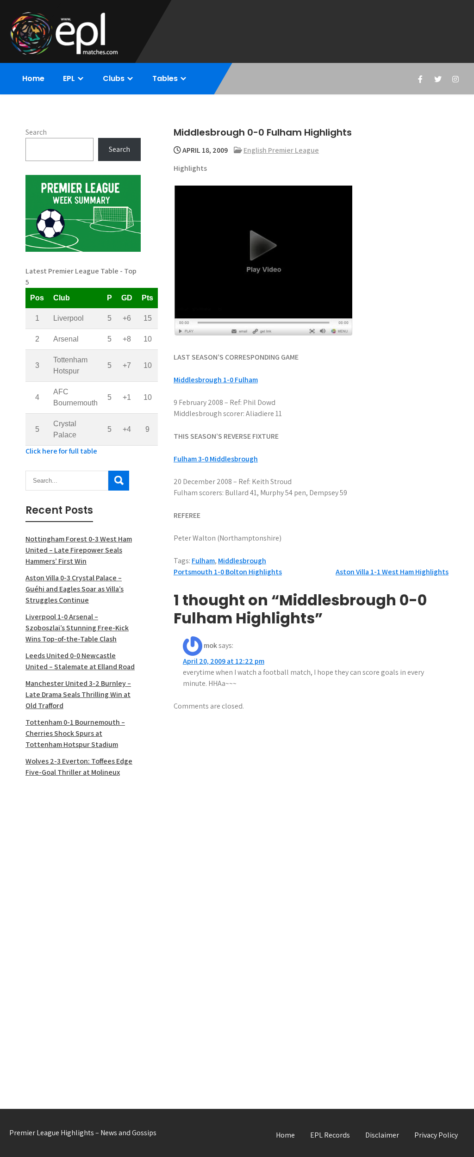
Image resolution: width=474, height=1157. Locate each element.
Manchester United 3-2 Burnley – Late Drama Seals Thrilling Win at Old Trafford (78, 694)
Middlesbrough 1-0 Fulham (216, 380)
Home (33, 78)
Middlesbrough (242, 561)
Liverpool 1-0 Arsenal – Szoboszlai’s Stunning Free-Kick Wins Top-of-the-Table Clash (77, 628)
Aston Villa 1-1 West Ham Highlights (392, 572)
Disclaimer (382, 1135)
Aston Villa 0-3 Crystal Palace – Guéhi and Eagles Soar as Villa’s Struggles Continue (74, 589)
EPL (69, 78)
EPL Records (330, 1135)
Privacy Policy (436, 1135)
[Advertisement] (83, 933)
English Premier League (281, 150)
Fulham (203, 561)
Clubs (114, 78)
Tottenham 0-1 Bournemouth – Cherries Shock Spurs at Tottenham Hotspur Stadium (75, 733)
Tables (165, 78)
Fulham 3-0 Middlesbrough (216, 459)
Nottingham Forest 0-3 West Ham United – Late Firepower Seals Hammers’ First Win (78, 550)
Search (36, 132)
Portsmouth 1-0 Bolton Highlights (228, 572)
